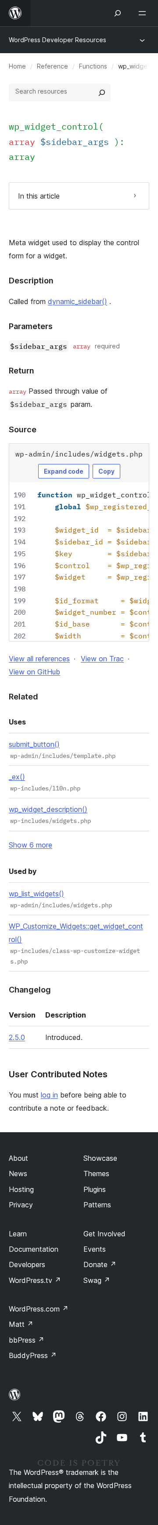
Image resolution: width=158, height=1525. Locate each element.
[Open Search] (117, 13)
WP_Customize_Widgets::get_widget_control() (76, 933)
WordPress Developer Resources (57, 39)
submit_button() (34, 744)
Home (17, 66)
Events (94, 1249)
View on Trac (102, 658)
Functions (93, 66)
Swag (96, 1280)
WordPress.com (38, 1308)
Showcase (100, 1158)
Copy (106, 471)
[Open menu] (144, 13)
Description (31, 280)
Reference (52, 66)
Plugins (94, 1189)
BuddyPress (33, 1355)
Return (21, 370)
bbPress (26, 1340)
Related (23, 696)
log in (49, 1094)
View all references (39, 658)
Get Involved (104, 1233)
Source (22, 429)
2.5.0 (17, 1037)
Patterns (97, 1204)
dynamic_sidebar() (77, 301)
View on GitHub (34, 671)
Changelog (30, 989)
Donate (99, 1264)
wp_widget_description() (48, 809)
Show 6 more (30, 844)
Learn (18, 1233)
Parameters (31, 326)
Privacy (21, 1204)
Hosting (21, 1189)
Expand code (63, 471)
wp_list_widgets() (36, 893)
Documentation (33, 1249)
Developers (27, 1264)
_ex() (17, 776)
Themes (96, 1173)
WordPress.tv (35, 1280)
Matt (21, 1324)
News (18, 1173)
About (18, 1158)
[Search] (102, 92)
